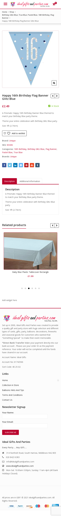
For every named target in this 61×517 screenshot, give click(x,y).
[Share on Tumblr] (37, 165)
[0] (53, 4)
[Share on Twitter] (10, 165)
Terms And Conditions (12, 395)
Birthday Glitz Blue (36, 149)
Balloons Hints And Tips (13, 390)
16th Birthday (20, 149)
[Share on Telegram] (21, 165)
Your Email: (7, 421)
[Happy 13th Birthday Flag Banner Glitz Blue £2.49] (53, 96)
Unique (12, 140)
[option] (30, 59)
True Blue (18, 152)
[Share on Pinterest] (26, 165)
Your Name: (8, 412)
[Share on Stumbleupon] (32, 165)
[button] (56, 85)
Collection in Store (10, 385)
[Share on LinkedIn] (15, 165)
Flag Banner (51, 149)
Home (5, 380)
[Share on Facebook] (4, 165)
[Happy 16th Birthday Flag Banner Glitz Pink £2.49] (57, 96)
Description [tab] (9, 181)
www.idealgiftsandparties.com (20, 466)
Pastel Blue (7, 152)
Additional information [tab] (30, 181)
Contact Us (7, 399)
